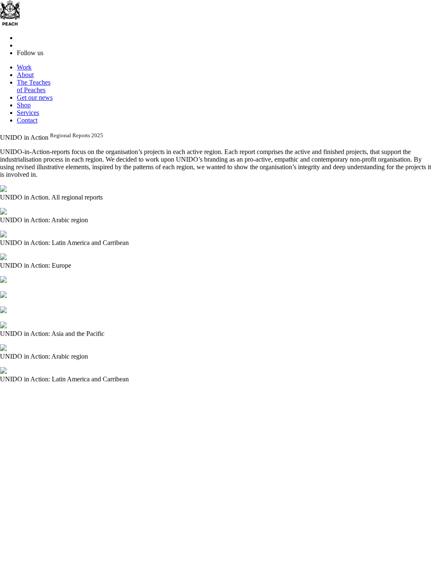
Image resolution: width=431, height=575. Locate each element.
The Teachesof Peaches (34, 86)
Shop (24, 105)
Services (28, 112)
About (25, 74)
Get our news (35, 97)
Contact (27, 120)
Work (24, 67)
